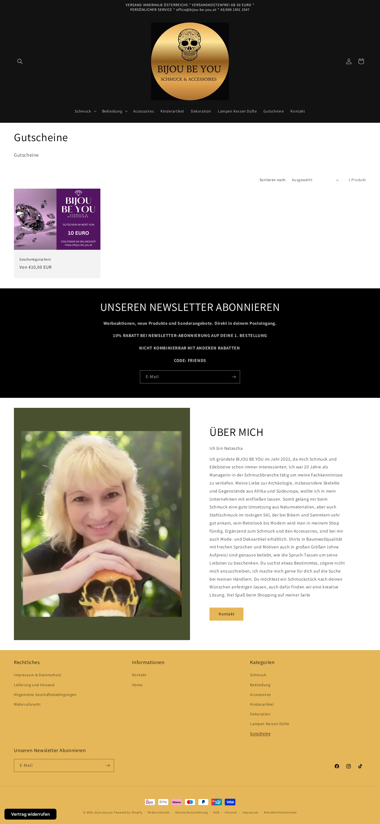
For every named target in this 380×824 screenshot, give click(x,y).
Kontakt (227, 613)
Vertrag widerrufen (30, 814)
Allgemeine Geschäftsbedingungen (45, 694)
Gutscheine (260, 733)
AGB (216, 812)
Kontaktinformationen (280, 812)
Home (137, 684)
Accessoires (260, 694)
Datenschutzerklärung (191, 812)
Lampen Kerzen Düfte (269, 723)
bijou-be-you (104, 812)
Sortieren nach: (273, 179)
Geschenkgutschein (35, 260)
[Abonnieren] (234, 376)
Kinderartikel (262, 704)
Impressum (250, 812)
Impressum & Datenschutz (37, 674)
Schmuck (258, 674)
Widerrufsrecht (27, 704)
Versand (231, 812)
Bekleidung (260, 684)
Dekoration (260, 713)
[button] (20, 61)
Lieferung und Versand (34, 684)
